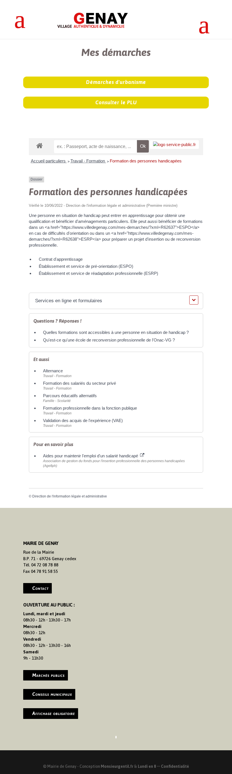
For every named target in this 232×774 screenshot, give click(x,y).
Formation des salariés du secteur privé (79, 383)
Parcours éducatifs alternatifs (70, 395)
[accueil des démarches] (39, 145)
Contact (40, 588)
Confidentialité (175, 766)
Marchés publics (48, 675)
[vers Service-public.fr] (174, 144)
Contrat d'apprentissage (61, 259)
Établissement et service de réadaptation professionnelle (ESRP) (98, 273)
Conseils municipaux (52, 694)
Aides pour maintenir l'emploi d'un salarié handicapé (91, 455)
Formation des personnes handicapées (146, 160)
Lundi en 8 (147, 766)
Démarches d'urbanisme (116, 82)
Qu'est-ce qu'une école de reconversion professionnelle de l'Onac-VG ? (109, 340)
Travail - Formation (88, 160)
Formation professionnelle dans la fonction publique (90, 408)
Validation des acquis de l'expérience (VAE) (83, 420)
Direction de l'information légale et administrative (69, 496)
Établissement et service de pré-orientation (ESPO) (86, 266)
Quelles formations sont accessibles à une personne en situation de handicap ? (116, 332)
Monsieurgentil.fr (117, 766)
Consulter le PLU (116, 102)
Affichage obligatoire (53, 713)
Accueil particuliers (49, 160)
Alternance (53, 370)
